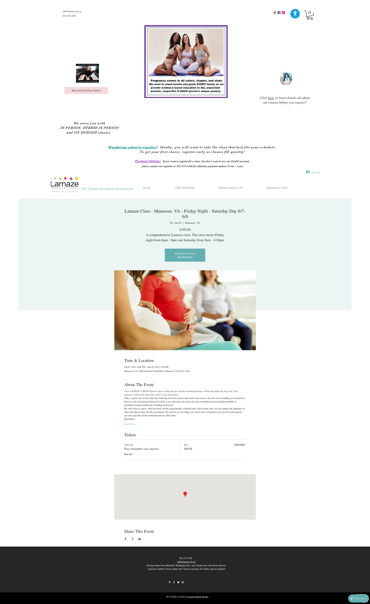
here (271, 97)
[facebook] (279, 12)
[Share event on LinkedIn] (139, 539)
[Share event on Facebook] (125, 539)
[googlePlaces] (274, 12)
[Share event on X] (132, 539)
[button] (309, 15)
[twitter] (178, 582)
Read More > (130, 423)
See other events (185, 256)
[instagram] (283, 12)
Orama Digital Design (198, 596)
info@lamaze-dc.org (72, 11)
